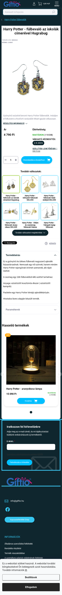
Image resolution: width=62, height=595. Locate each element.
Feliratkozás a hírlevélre (19, 462)
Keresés (53, 12)
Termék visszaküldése (15, 553)
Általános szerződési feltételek (19, 544)
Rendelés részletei (13, 548)
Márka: (7, 42)
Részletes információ (13, 123)
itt (26, 570)
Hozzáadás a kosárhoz (34, 160)
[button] (31, 412)
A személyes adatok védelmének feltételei (24, 558)
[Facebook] (7, 509)
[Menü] (56, 4)
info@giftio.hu (17, 501)
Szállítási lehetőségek (45, 150)
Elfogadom (31, 587)
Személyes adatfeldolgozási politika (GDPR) (25, 454)
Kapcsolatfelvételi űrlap (19, 520)
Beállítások (31, 577)
